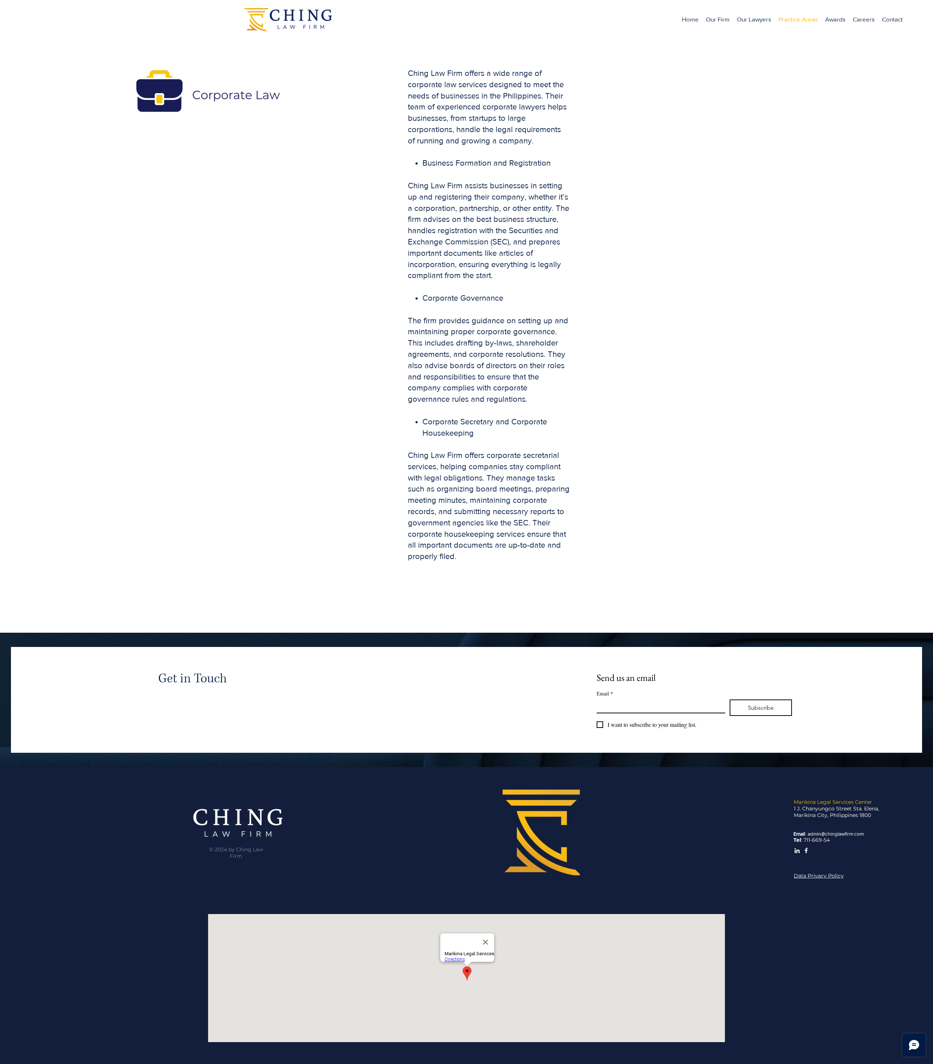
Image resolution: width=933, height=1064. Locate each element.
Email (605, 693)
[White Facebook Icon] (806, 850)
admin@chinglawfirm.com (836, 834)
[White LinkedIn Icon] (797, 850)
